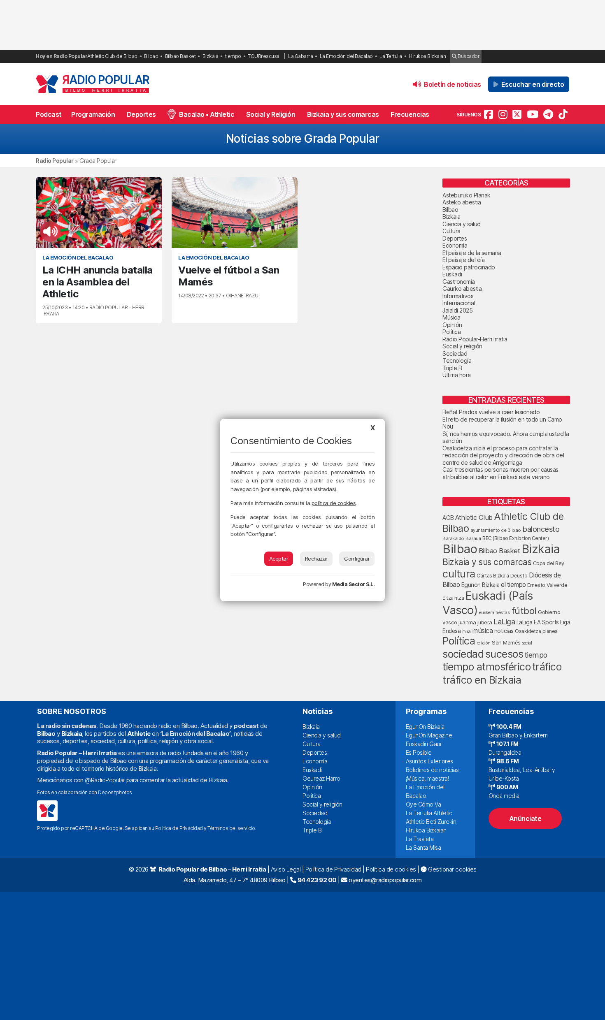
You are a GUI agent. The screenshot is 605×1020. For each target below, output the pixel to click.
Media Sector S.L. (353, 584)
